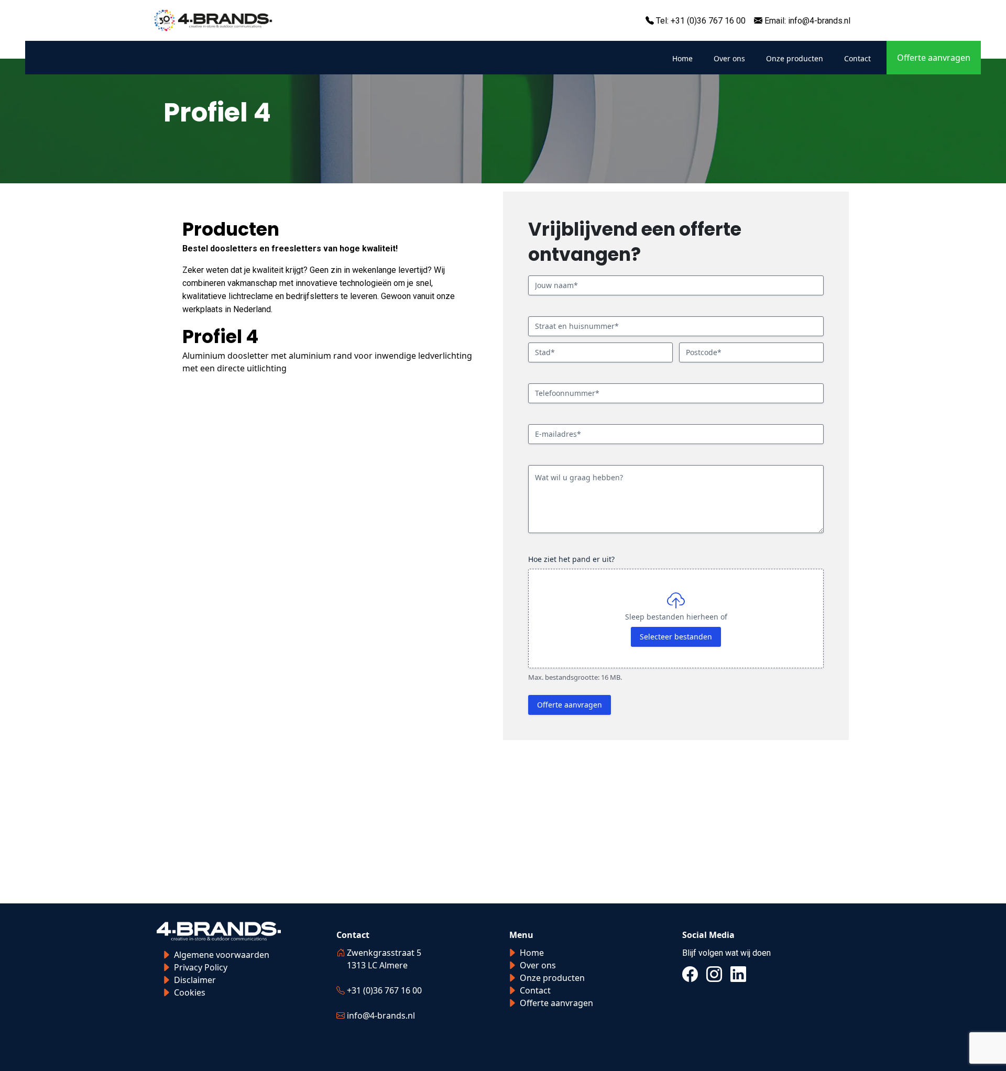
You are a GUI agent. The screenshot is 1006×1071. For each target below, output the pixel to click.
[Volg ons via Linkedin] (738, 974)
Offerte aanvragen (933, 57)
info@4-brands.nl (819, 21)
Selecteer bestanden (676, 637)
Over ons (729, 58)
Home (682, 58)
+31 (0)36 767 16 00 (708, 21)
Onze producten (794, 58)
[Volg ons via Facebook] (690, 974)
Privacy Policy (200, 967)
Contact (857, 58)
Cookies (189, 992)
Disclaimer (195, 980)
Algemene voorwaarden (221, 954)
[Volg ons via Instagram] (714, 974)
